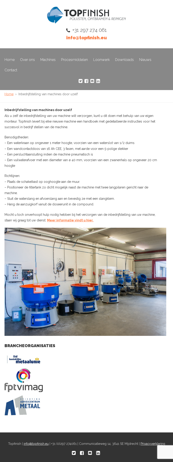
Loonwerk (101, 60)
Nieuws (145, 60)
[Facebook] (86, 81)
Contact (11, 70)
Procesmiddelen (74, 60)
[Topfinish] (86, 22)
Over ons (27, 60)
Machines (48, 60)
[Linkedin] (98, 81)
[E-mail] (92, 81)
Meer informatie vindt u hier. (70, 220)
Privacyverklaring (153, 444)
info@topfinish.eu (86, 37)
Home (10, 60)
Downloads (124, 60)
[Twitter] (80, 81)
